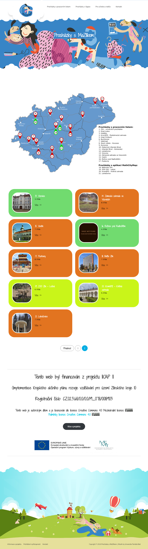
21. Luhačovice (41, 316)
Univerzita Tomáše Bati (133, 544)
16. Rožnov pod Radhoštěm (113, 226)
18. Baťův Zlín (107, 256)
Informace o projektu (14, 544)
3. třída (37, 199)
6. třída (37, 289)
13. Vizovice (40, 196)
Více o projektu (74, 426)
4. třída (104, 229)
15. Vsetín (39, 226)
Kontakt (45, 544)
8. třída (104, 202)
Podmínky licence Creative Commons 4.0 (69, 414)
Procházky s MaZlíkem (109, 544)
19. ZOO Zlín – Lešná (45, 286)
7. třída (37, 229)
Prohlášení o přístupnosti (31, 544)
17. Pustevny (40, 256)
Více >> (38, 205)
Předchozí (67, 348)
